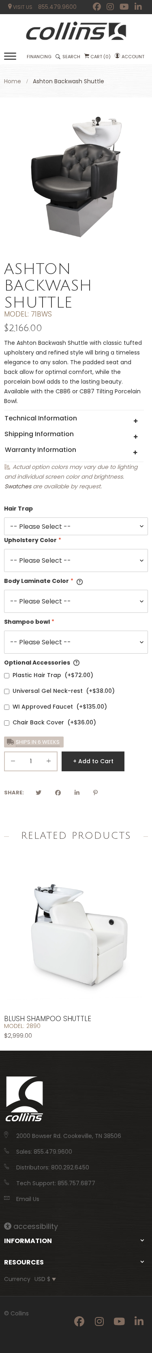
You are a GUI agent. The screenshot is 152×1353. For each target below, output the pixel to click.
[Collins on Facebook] (97, 7)
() (100, 56)
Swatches (17, 486)
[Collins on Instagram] (110, 7)
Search (71, 56)
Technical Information (40, 418)
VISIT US (22, 7)
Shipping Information (39, 434)
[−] (13, 762)
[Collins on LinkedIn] (138, 7)
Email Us (27, 1199)
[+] (49, 762)
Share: (14, 792)
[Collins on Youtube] (124, 7)
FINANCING (39, 56)
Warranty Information (40, 449)
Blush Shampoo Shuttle (47, 1019)
